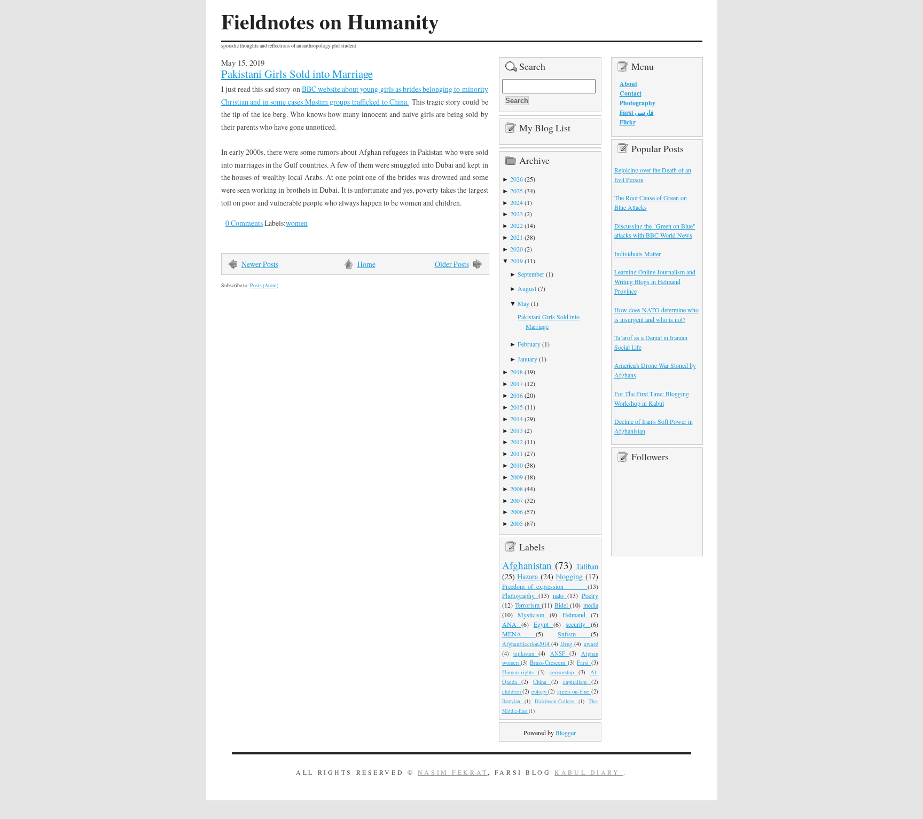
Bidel (562, 605)
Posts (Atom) (264, 285)
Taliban (587, 566)
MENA (519, 633)
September (531, 274)
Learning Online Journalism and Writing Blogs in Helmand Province (654, 281)
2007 (516, 500)
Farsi (584, 662)
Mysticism (534, 614)
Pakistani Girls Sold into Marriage (297, 73)
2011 (516, 453)
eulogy (540, 691)
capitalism (577, 682)
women (297, 223)
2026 (516, 179)
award (591, 644)
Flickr (628, 122)
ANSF (559, 653)
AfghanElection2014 (526, 644)
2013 (516, 430)
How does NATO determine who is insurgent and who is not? (656, 314)
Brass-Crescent (548, 662)
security (578, 624)
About (628, 83)
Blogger (565, 732)
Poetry (590, 595)
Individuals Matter (637, 253)
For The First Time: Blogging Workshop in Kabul (651, 398)
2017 (516, 383)
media (590, 605)
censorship (564, 672)
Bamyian (513, 701)
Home (366, 264)
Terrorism (528, 605)
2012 (516, 441)
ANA (511, 624)
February (529, 344)
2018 (516, 371)
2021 (516, 237)
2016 (516, 395)
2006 (516, 511)
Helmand (576, 614)
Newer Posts (259, 264)
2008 (516, 488)
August (527, 288)
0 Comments (244, 223)
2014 (516, 418)
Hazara (529, 576)
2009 (516, 476)
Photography (520, 595)
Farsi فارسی (637, 112)
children (512, 691)
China (542, 682)
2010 (516, 465)
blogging (570, 576)
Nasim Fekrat (453, 772)
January (527, 359)
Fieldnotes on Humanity (330, 21)
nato (560, 595)
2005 (516, 523)
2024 (516, 202)
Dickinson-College (556, 701)
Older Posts (452, 264)
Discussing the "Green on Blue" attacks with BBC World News (654, 231)
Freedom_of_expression (545, 586)
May (523, 303)
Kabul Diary (588, 772)
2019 (516, 260)
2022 (516, 225)
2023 (516, 213)
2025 (516, 190)
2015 (516, 407)
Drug (567, 644)
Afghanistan (529, 565)
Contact (631, 93)
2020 (516, 249)
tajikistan (525, 653)
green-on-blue (574, 691)
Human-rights (520, 672)
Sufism (574, 633)
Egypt (543, 624)
